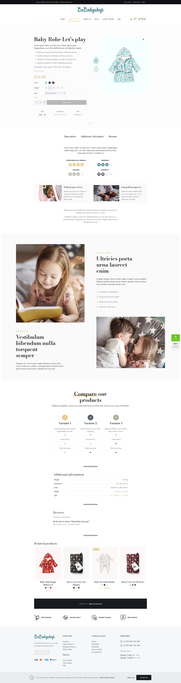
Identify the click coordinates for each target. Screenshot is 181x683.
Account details (97, 649)
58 (54, 88)
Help (143, 2)
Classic (64, 114)
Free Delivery (67, 663)
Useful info (136, 2)
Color (36, 83)
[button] (143, 39)
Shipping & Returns (69, 647)
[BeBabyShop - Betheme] (90, 10)
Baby (40, 115)
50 (46, 88)
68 (58, 88)
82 (62, 88)
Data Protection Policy (107, 677)
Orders (94, 641)
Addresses (95, 647)
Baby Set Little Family (104, 581)
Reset (36, 97)
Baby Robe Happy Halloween (48, 583)
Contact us (66, 641)
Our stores (127, 2)
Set (45, 115)
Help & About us (68, 644)
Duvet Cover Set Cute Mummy (76, 583)
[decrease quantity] (36, 102)
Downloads (95, 644)
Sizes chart (39, 71)
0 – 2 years (115, 495)
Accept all (143, 677)
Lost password (96, 652)
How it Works (67, 660)
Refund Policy (67, 649)
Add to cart (66, 102)
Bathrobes (57, 114)
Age (35, 93)
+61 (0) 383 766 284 (131, 641)
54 (50, 88)
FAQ (64, 665)
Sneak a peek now (66, 2)
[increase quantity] (44, 102)
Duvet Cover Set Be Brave (132, 581)
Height (36, 88)
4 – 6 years (124, 495)
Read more (131, 677)
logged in (65, 524)
